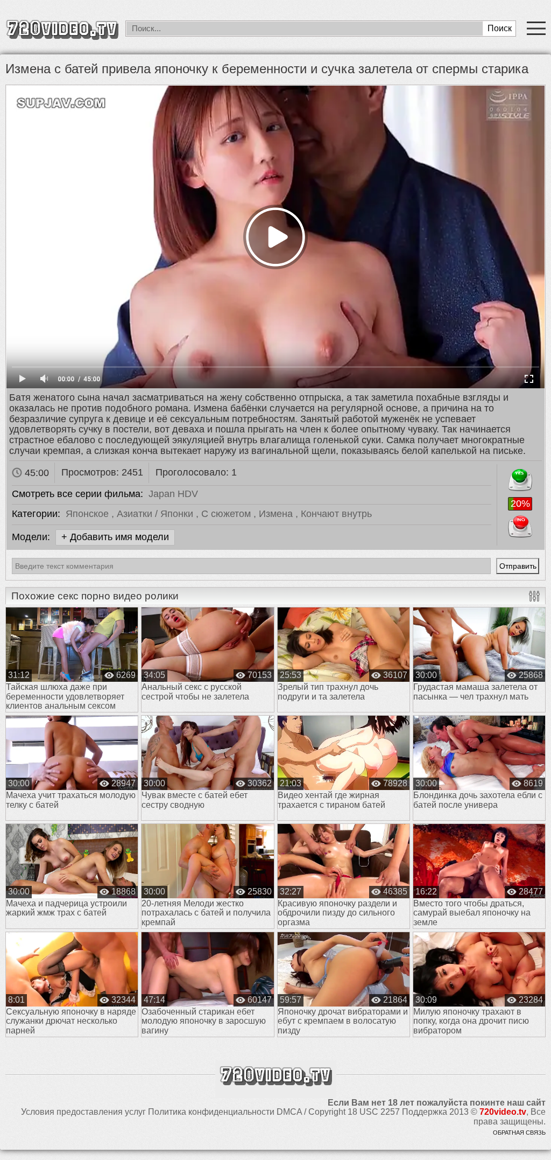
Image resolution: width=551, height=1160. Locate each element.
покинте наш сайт (508, 1102)
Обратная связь (519, 1132)
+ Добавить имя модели (115, 537)
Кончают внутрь (336, 513)
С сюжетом (227, 513)
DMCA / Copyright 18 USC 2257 (338, 1111)
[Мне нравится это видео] (520, 478)
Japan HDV (173, 493)
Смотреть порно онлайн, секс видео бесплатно (61, 28)
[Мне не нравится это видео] (520, 524)
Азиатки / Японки (156, 513)
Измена (277, 513)
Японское (88, 513)
